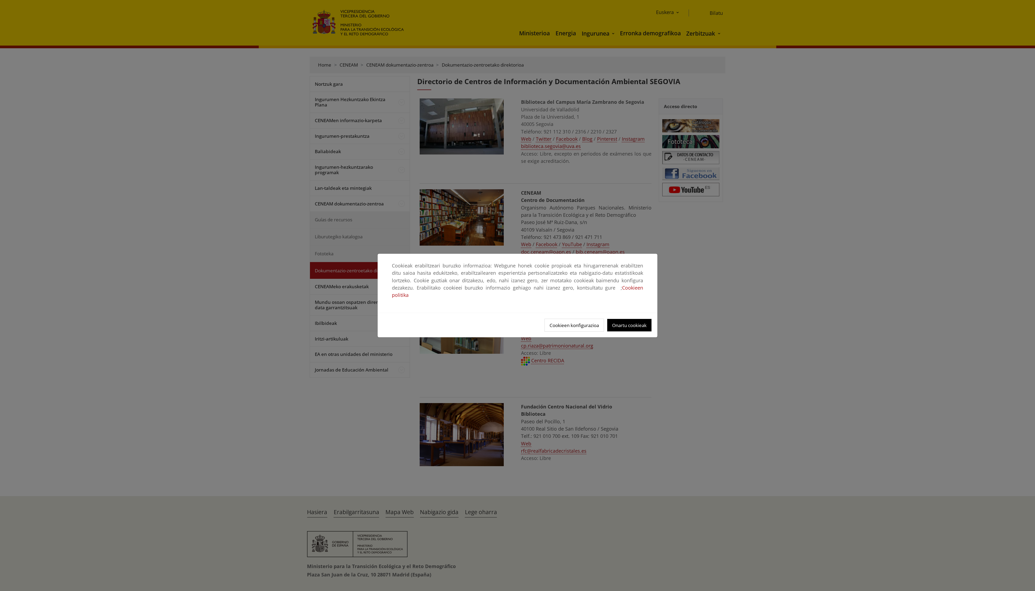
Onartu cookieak (629, 325)
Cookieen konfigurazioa (574, 325)
